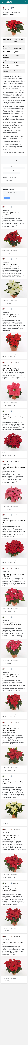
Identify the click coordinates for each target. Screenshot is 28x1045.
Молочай (6, 8)
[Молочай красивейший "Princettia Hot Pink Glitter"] (14, 640)
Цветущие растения (19, 167)
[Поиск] (25, 2)
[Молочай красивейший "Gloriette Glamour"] (14, 746)
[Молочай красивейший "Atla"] (14, 959)
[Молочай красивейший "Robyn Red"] (14, 539)
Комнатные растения (8, 167)
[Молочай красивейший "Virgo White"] (14, 800)
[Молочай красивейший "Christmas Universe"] (14, 907)
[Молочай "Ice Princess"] (14, 281)
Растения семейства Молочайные (11, 173)
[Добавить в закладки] (18, 180)
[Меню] (2, 2)
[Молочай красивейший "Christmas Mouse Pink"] (14, 384)
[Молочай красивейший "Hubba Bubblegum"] (14, 590)
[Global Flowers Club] (9, 2)
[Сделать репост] (15, 180)
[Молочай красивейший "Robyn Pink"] (14, 485)
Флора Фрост (16, 8)
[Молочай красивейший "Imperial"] (14, 230)
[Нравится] (4, 180)
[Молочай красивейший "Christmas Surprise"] (14, 333)
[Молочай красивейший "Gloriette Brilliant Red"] (14, 693)
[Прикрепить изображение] (5, 196)
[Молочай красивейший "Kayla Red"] (14, 433)
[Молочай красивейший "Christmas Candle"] (14, 853)
